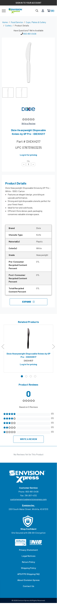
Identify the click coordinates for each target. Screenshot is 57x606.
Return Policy (28, 562)
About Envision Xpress (28, 580)
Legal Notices (28, 556)
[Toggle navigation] (4, 10)
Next (53, 346)
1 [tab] (22, 376)
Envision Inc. (28, 505)
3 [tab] (31, 376)
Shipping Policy (28, 568)
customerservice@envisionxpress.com (28, 499)
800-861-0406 (29, 33)
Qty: (28, 161)
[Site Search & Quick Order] (37, 11)
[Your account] (43, 11)
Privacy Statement (28, 550)
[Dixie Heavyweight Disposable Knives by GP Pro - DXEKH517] (28, 338)
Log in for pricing (28, 154)
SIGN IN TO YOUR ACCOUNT (28, 2)
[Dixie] (28, 109)
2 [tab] (26, 376)
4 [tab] (35, 376)
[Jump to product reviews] (28, 119)
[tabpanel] (28, 349)
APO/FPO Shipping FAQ (28, 574)
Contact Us (28, 586)
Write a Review (28, 123)
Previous (3, 346)
